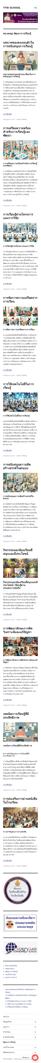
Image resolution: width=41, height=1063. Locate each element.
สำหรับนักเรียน (8, 1037)
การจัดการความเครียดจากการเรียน (18, 1004)
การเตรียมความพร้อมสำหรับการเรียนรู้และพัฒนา (17, 131)
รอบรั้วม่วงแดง (10, 974)
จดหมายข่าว (10, 969)
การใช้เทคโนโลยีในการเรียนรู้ (16, 1007)
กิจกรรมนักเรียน (11, 966)
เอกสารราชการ (11, 977)
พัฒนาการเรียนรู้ (22, 119)
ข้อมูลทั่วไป (7, 1022)
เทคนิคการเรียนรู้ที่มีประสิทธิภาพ (16, 715)
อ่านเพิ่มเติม (7, 114)
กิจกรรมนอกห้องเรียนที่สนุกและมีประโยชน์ (17, 551)
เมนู (35, 7)
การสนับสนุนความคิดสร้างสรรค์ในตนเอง (17, 466)
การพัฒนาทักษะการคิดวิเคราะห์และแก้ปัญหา (17, 630)
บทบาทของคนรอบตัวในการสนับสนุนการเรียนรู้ (18, 44)
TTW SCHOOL (11, 7)
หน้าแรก (6, 1017)
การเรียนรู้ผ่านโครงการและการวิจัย (18, 216)
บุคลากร (6, 1027)
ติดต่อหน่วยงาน (9, 1052)
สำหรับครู (6, 1032)
